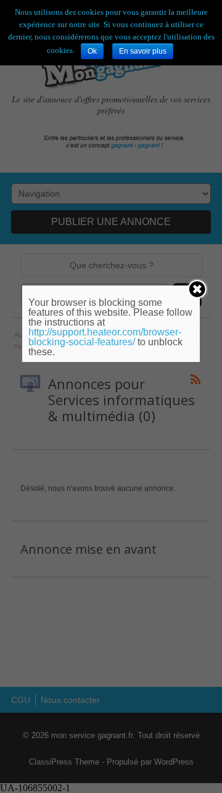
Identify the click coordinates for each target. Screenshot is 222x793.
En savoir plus (142, 51)
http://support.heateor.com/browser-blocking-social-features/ (104, 337)
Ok (92, 51)
